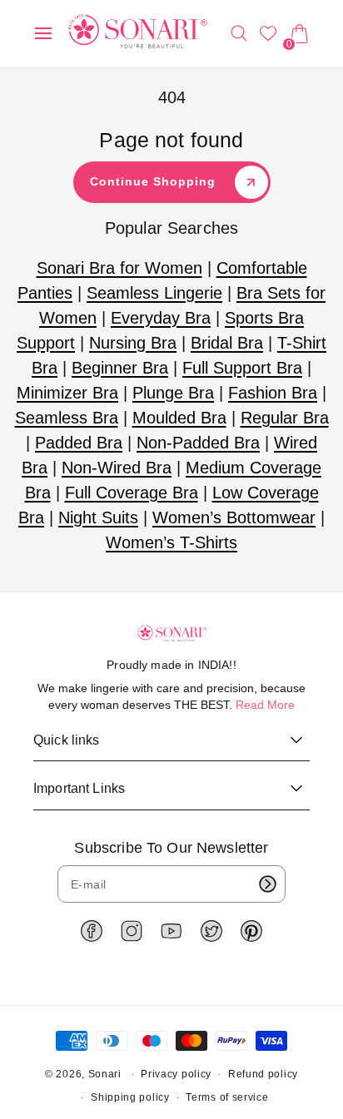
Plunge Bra (173, 393)
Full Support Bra (242, 368)
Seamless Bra (66, 417)
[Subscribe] (267, 884)
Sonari (105, 1074)
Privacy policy (176, 1074)
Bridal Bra (227, 343)
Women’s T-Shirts (171, 542)
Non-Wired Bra (117, 467)
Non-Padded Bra (198, 442)
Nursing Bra (132, 343)
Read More (265, 704)
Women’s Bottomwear (234, 517)
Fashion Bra (272, 393)
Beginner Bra (120, 368)
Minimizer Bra (67, 393)
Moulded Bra (179, 417)
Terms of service (227, 1097)
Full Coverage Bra (131, 492)
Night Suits (98, 517)
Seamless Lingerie (154, 293)
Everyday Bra (161, 318)
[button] (43, 33)
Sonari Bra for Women (119, 268)
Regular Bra (285, 417)
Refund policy (263, 1074)
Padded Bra (78, 442)
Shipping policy (130, 1097)
